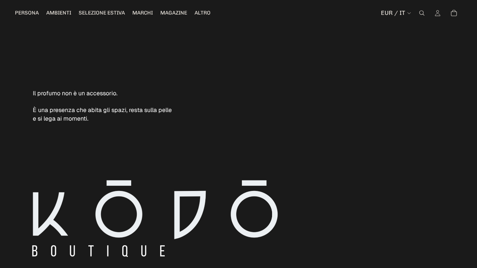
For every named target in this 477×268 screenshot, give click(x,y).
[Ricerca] (422, 13)
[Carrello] (454, 13)
